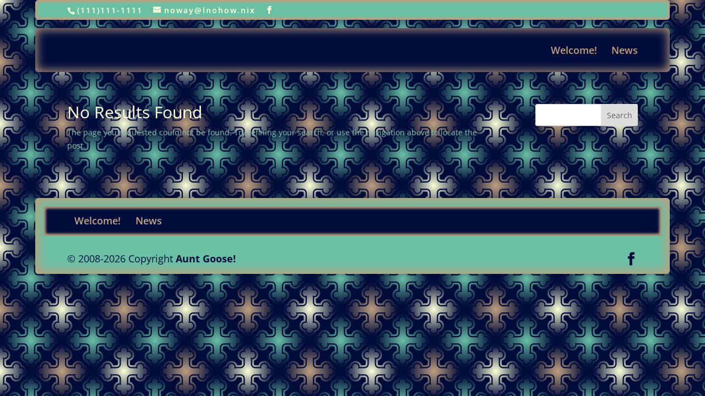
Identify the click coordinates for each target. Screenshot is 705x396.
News (624, 51)
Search (619, 115)
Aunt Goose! (206, 258)
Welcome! (574, 51)
